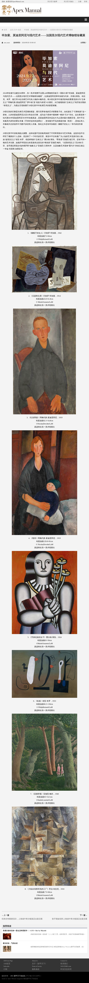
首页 (5, 30)
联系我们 (64, 962)
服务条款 (37, 968)
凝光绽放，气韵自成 (10, 943)
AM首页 (8, 962)
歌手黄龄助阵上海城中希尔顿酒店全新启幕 (69, 919)
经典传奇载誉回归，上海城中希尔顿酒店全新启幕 (22, 919)
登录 (85, 1)
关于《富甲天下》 (39, 962)
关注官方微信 (68, 1)
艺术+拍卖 (17, 30)
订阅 (6, 968)
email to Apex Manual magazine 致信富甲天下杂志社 (20, 978)
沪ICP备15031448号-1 (33, 976)
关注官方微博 (52, 1)
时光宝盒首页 (66, 968)
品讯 (11, 30)
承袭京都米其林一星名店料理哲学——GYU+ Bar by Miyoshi (24, 930)
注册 (79, 1)
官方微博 (84, 975)
